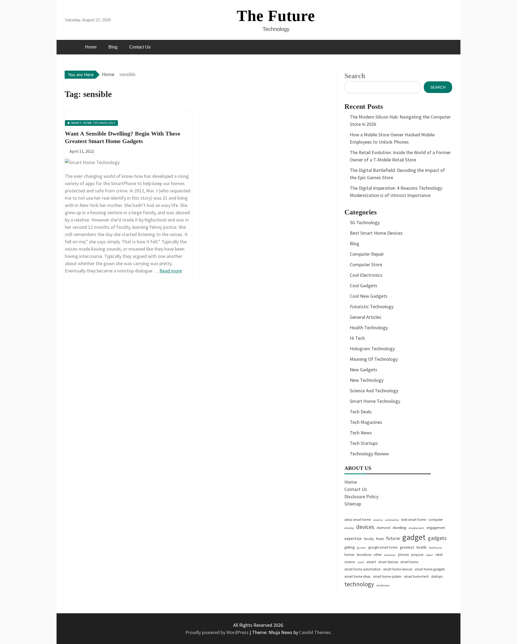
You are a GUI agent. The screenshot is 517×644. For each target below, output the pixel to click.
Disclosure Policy (361, 496)
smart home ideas (357, 576)
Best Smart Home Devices (376, 233)
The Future (276, 16)
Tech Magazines (366, 422)
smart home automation (362, 569)
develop (349, 528)
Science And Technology (374, 390)
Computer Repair (367, 254)
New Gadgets (363, 369)
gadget (413, 537)
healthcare (435, 547)
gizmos (361, 547)
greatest (407, 547)
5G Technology (365, 222)
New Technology (366, 380)
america (378, 520)
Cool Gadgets (363, 285)
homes (349, 554)
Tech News (361, 433)
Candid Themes (315, 632)
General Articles (365, 317)
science (349, 562)
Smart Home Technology (375, 401)
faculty (369, 538)
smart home (409, 562)
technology (359, 584)
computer (435, 519)
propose (417, 554)
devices (365, 527)
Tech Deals (361, 411)
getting (349, 547)
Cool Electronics (366, 275)
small (360, 562)
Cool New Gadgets (368, 296)
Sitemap (352, 504)
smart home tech (416, 576)
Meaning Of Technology (374, 359)
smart (371, 561)
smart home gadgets (430, 569)
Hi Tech (357, 338)
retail (439, 554)
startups (437, 576)
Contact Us (140, 47)
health (422, 547)
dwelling (399, 527)
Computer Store (366, 264)
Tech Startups (364, 443)
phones (403, 554)
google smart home (382, 547)
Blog (113, 47)
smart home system (387, 576)
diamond (383, 527)
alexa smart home (357, 519)
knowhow (364, 554)
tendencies (383, 585)
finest (380, 538)
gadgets (437, 538)
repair (429, 555)
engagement (436, 527)
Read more (170, 271)
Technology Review (369, 454)
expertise (353, 538)
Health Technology (369, 327)
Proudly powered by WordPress (217, 632)
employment (416, 528)
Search (354, 76)
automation (392, 520)
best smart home (413, 519)
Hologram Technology (372, 348)
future (393, 538)
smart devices (388, 562)
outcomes (390, 555)
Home (91, 47)
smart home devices (397, 569)
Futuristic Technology (371, 306)
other (378, 554)
